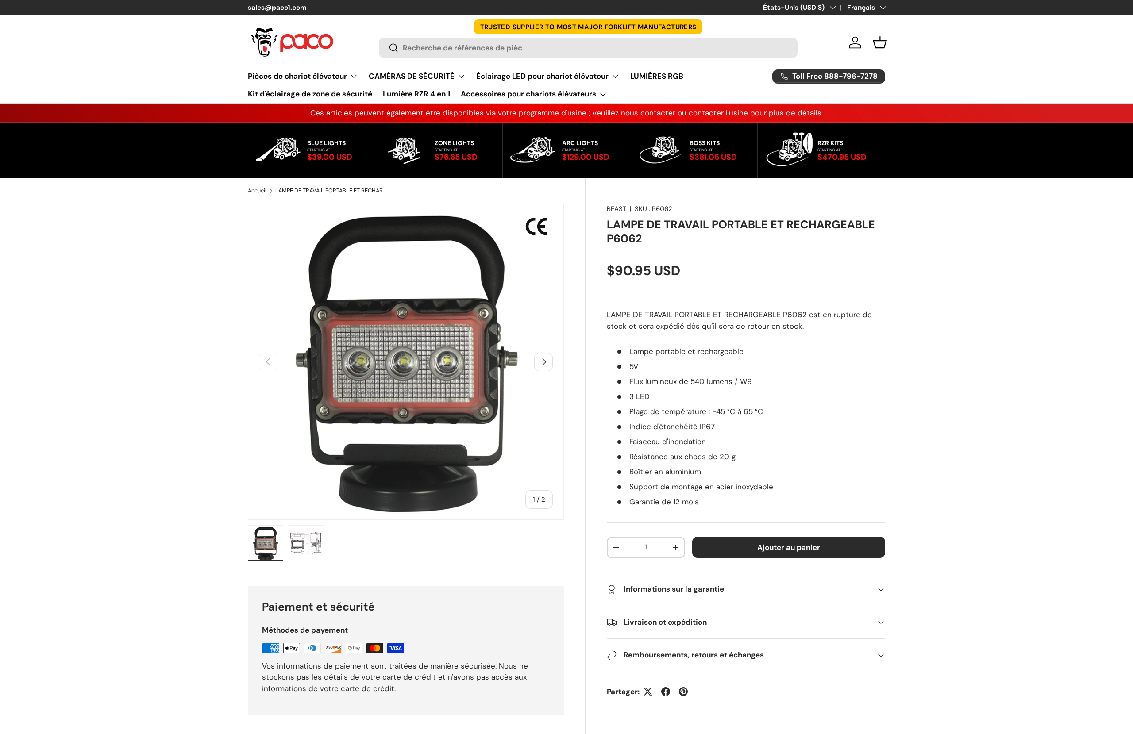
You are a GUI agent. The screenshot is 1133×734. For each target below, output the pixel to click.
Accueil (257, 191)
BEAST (616, 208)
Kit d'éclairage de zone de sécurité (310, 94)
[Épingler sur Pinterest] (683, 691)
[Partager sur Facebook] (665, 691)
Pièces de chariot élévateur (297, 76)
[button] (880, 42)
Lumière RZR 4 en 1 (416, 94)
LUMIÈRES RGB (656, 76)
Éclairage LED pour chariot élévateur (542, 76)
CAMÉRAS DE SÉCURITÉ (412, 76)
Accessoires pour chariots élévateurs (528, 94)
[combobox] (588, 48)
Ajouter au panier (788, 547)
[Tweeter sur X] (648, 691)
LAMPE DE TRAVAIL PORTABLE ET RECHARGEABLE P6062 (331, 191)
